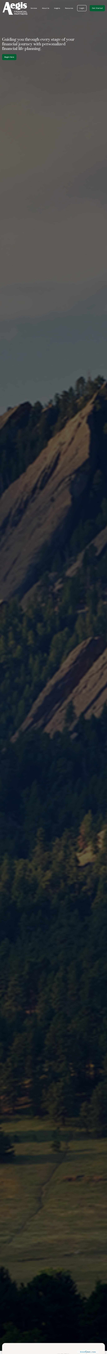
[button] (34, 8)
